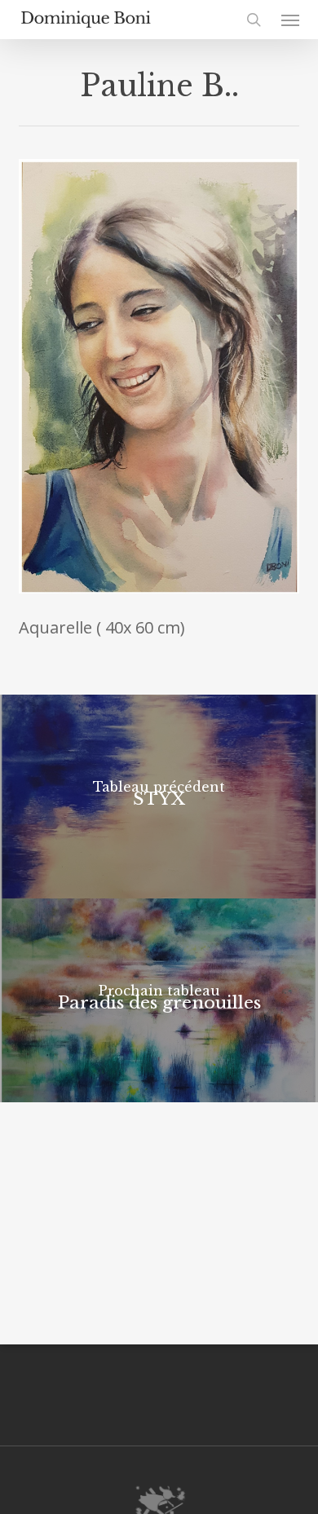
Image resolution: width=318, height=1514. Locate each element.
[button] (290, 19)
